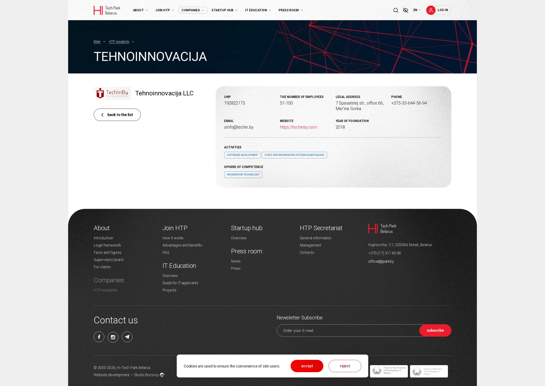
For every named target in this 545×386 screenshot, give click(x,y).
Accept (307, 366)
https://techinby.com (298, 127)
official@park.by (381, 261)
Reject (345, 366)
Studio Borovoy (146, 375)
